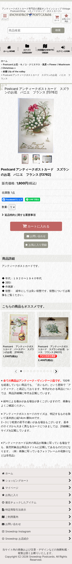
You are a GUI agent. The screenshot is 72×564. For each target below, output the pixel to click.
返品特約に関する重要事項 (20, 214)
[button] (5, 17)
